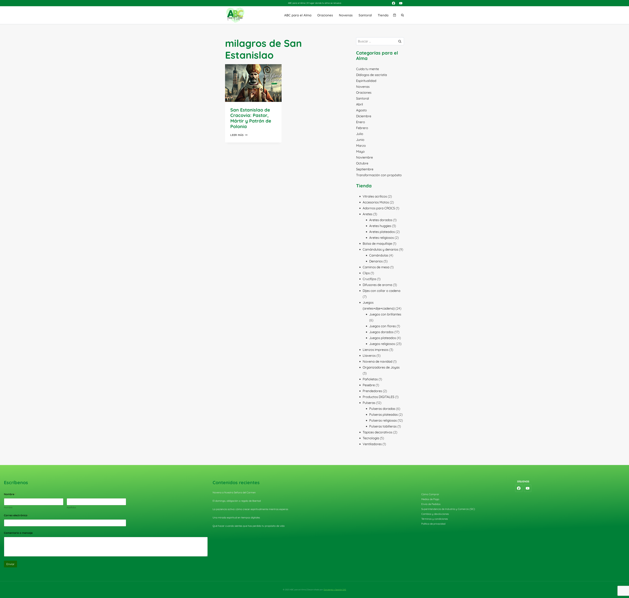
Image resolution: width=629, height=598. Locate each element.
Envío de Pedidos (430, 504)
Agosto (361, 110)
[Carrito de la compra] (394, 15)
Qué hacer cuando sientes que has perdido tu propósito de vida (249, 525)
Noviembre (364, 157)
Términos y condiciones (434, 518)
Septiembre (364, 169)
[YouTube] (401, 3)
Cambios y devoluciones (435, 513)
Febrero (362, 128)
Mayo (360, 151)
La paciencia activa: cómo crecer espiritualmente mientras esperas (250, 509)
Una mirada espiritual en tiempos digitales (236, 517)
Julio (359, 134)
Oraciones (325, 15)
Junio (360, 140)
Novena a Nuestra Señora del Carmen (234, 492)
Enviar (10, 564)
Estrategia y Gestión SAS (335, 589)
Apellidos (71, 507)
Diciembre (363, 116)
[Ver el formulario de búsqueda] (401, 15)
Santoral (365, 15)
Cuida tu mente (367, 69)
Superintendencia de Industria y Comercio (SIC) (448, 509)
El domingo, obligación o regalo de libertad (237, 500)
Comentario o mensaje (18, 532)
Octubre (362, 163)
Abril (359, 104)
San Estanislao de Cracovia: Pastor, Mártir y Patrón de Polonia (250, 118)
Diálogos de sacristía (371, 75)
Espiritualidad (366, 81)
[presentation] (253, 83)
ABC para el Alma (297, 15)
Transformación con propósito (379, 175)
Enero (360, 122)
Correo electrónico (16, 515)
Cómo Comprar (430, 494)
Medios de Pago (430, 499)
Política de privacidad (433, 523)
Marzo (361, 145)
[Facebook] (393, 3)
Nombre (8, 507)
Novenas (346, 15)
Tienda (383, 15)
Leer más (239, 135)
